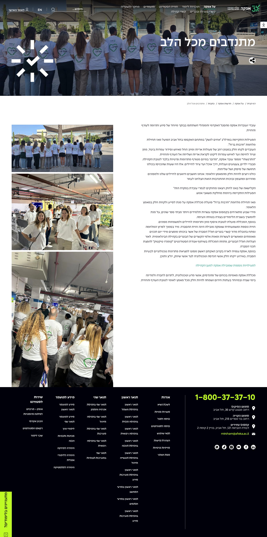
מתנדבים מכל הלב (207, 43)
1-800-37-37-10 (225, 397)
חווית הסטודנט (168, 6)
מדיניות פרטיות (161, 448)
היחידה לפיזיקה (65, 448)
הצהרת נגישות (162, 440)
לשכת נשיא (163, 404)
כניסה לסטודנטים (160, 426)
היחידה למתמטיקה (64, 467)
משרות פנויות (162, 412)
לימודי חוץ (68, 429)
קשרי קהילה (178, 11)
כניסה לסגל (163, 419)
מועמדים (149, 6)
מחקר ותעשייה (130, 6)
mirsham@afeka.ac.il (235, 433)
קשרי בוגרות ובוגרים (202, 11)
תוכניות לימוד (191, 6)
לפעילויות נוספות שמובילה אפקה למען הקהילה (225, 265)
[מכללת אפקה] (244, 9)
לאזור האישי (17, 10)
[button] (263, 25)
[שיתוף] (252, 60)
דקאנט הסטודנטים (33, 428)
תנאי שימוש (163, 433)
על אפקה (209, 6)
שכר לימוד (37, 435)
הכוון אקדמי (36, 421)
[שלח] (53, 9)
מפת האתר (164, 455)
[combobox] (68, 9)
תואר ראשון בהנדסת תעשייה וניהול (129, 458)
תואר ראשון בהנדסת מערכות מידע (129, 475)
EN (40, 10)
